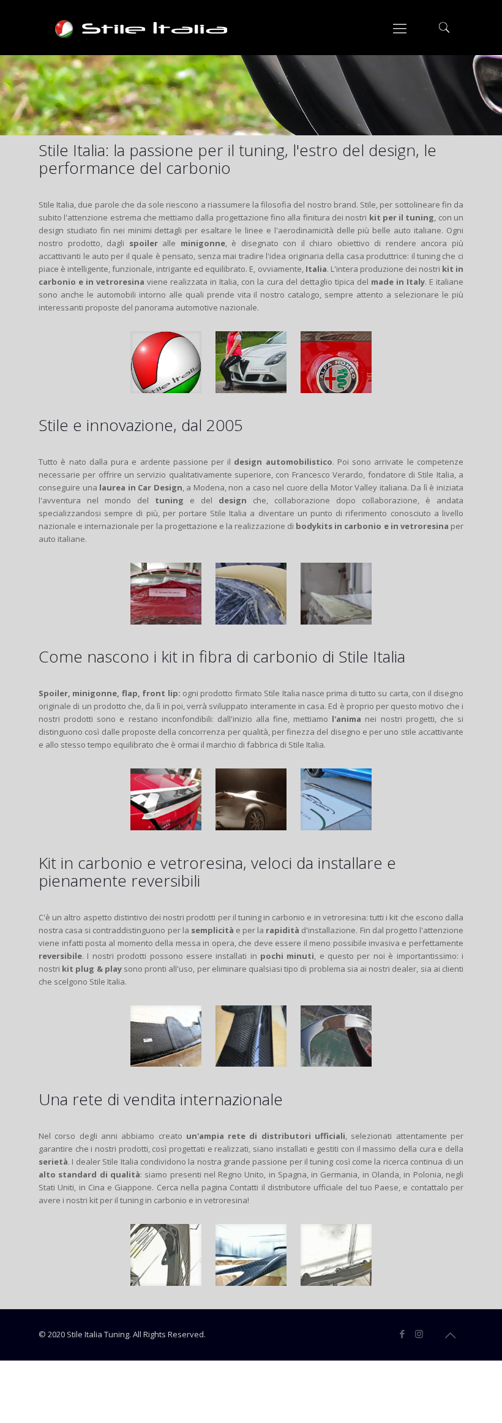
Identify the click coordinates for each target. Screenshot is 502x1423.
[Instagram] (419, 1333)
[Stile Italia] (142, 27)
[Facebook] (402, 1333)
